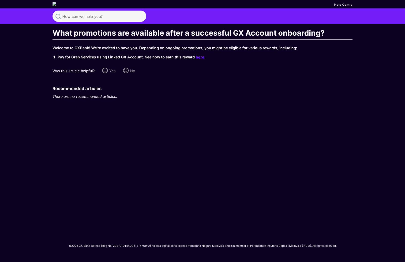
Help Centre (343, 4)
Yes (112, 70)
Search (58, 16)
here (200, 57)
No (132, 70)
